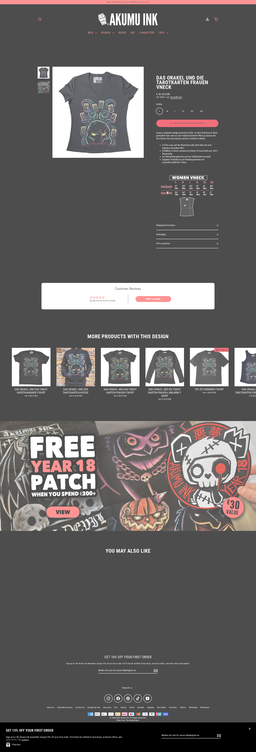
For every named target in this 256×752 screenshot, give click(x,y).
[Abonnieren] (218, 735)
